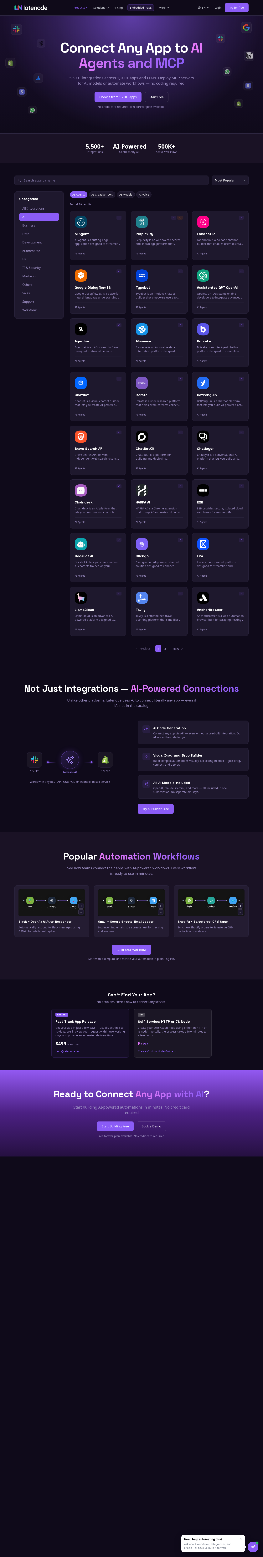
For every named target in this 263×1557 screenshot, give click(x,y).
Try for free (236, 7)
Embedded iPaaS (141, 7)
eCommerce (31, 251)
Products (79, 7)
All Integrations (33, 208)
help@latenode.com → (70, 1051)
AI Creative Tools (102, 194)
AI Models (125, 194)
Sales (26, 293)
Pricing (118, 7)
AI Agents (78, 194)
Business (28, 225)
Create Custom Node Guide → (157, 1051)
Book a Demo (151, 1126)
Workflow (29, 310)
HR (24, 259)
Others (27, 285)
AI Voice (144, 194)
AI (23, 217)
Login (218, 7)
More (162, 7)
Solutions (99, 7)
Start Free (156, 97)
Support (28, 301)
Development (32, 242)
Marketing (30, 276)
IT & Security (31, 268)
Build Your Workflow (132, 950)
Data (25, 234)
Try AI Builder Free (155, 809)
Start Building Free (115, 1126)
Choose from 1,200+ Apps (118, 97)
